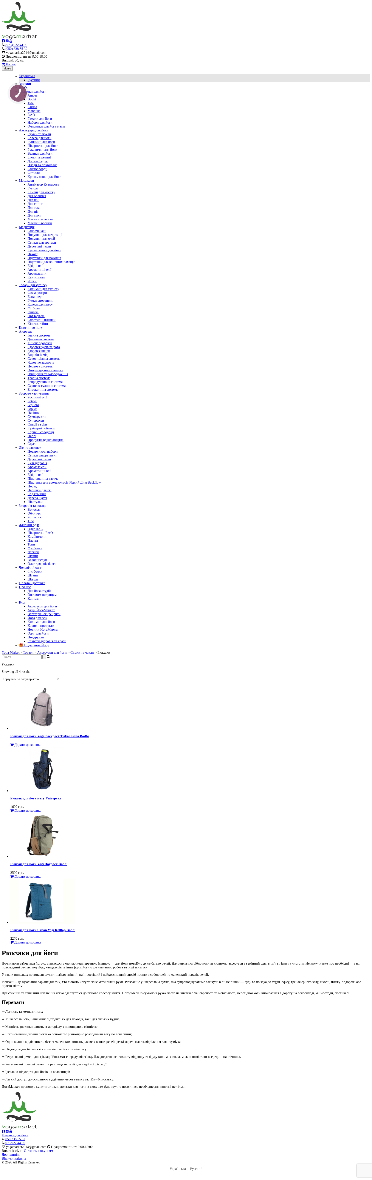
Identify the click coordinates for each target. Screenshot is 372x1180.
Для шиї (33, 200)
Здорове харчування (34, 393)
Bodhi (32, 99)
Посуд (32, 486)
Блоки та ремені (39, 157)
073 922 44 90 (15, 1143)
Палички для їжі (39, 490)
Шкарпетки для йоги (43, 146)
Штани (33, 556)
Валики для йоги (40, 153)
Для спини (35, 204)
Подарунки (36, 637)
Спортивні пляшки (42, 320)
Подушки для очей (41, 238)
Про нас (25, 587)
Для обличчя (37, 196)
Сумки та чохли (39, 134)
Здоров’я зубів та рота (44, 347)
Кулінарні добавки (41, 428)
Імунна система (39, 335)
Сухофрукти (37, 416)
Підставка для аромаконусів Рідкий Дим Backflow (64, 482)
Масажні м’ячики (40, 219)
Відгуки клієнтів (14, 1158)
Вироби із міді (38, 354)
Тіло (31, 521)
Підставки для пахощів (44, 258)
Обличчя (34, 513)
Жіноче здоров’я (40, 343)
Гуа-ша (33, 188)
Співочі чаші (37, 231)
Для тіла (34, 207)
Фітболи (34, 173)
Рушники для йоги (41, 142)
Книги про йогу (31, 327)
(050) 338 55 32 (16, 49)
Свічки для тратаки (42, 242)
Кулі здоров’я (37, 463)
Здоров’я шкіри (39, 351)
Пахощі (33, 254)
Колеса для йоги (39, 138)
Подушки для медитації (45, 235)
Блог (22, 602)
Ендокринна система (43, 389)
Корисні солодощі (41, 432)
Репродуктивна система (45, 382)
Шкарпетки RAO (40, 533)
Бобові (32, 401)
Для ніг (33, 211)
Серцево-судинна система (47, 385)
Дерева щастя (37, 498)
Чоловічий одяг (30, 567)
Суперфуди (36, 420)
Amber (32, 95)
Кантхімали (36, 277)
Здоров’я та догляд (32, 505)
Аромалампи (37, 273)
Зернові (33, 405)
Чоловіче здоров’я (41, 362)
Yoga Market (10, 652)
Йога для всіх (37, 618)
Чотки (32, 281)
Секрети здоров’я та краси (47, 641)
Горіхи (32, 409)
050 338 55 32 (15, 1139)
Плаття (33, 540)
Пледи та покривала (42, 165)
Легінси (33, 552)
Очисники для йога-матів (46, 126)
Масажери (26, 180)
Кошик (10, 64)
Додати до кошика (27, 745)
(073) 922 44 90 (16, 45)
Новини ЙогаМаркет (43, 629)
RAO (31, 115)
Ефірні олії (35, 265)
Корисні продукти (41, 625)
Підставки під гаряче (43, 478)
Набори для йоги (40, 122)
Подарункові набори (43, 451)
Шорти (33, 579)
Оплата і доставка (32, 583)
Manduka (34, 111)
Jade (31, 103)
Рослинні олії (37, 397)
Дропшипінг (11, 1154)
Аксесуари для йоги (33, 130)
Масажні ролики (40, 223)
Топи (31, 544)
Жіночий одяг (29, 525)
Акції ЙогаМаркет (41, 610)
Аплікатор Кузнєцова (43, 184)
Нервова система (40, 366)
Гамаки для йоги (40, 118)
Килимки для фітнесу (43, 289)
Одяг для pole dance (42, 563)
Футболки (35, 548)
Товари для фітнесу (33, 285)
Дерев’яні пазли (39, 246)
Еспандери (35, 296)
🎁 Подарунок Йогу (34, 645)
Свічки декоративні (42, 455)
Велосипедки (37, 560)
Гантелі (33, 312)
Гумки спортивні (40, 300)
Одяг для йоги (38, 633)
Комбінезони (37, 536)
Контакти (35, 598)
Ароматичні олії (39, 269)
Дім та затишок (30, 447)
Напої (32, 436)
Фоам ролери (37, 293)
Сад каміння (37, 494)
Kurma (32, 107)
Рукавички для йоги (42, 149)
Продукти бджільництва (46, 440)
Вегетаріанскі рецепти (44, 614)
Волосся (34, 509)
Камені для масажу (41, 192)
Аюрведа (25, 331)
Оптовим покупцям (42, 594)
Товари (28, 652)
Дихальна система (41, 339)
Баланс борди (37, 169)
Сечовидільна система (44, 358)
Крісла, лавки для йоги (44, 176)
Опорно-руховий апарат (45, 370)
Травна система (39, 378)
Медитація (26, 227)
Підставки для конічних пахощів (51, 262)
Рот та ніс (35, 517)
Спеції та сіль (37, 424)
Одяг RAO (35, 529)
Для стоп (34, 215)
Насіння (33, 413)
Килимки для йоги (32, 91)
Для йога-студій (39, 591)
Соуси (32, 444)
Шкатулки (35, 502)
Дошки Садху (38, 161)
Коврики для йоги (15, 1135)
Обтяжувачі (36, 316)
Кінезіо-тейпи (38, 324)
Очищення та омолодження (48, 374)
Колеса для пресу (40, 304)
